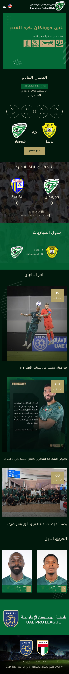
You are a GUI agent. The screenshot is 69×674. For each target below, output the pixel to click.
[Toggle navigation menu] (4, 6)
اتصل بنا (27, 662)
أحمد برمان (21, 587)
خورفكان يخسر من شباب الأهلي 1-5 (43, 368)
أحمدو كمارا (56, 587)
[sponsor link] (34, 619)
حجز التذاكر (34, 151)
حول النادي (40, 662)
